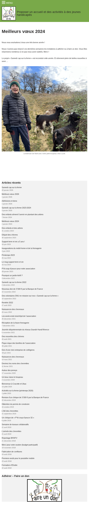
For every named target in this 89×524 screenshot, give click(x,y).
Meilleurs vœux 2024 (10, 221)
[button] (4, 3)
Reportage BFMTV (9, 438)
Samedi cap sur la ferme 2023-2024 (16, 208)
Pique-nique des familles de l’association (18, 343)
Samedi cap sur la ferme (12, 187)
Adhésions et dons (9, 201)
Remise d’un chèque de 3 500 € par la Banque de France (25, 397)
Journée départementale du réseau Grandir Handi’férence (25, 330)
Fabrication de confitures (12, 452)
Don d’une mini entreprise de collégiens (18, 350)
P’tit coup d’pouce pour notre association (18, 269)
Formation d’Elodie (9, 465)
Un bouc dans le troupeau (12, 377)
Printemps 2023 (8, 255)
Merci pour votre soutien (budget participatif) (20, 445)
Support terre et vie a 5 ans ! (13, 242)
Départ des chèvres (10, 235)
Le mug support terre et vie (13, 262)
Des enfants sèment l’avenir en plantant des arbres (22, 214)
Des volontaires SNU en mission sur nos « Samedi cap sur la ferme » (30, 296)
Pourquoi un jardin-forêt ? (12, 275)
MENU (9, 3)
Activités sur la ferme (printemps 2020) (17, 391)
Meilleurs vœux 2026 (10, 194)
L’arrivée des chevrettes (11, 431)
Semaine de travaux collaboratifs (15, 424)
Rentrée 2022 (7, 303)
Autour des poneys (9, 370)
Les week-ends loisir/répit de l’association (19, 316)
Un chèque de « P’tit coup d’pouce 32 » (18, 418)
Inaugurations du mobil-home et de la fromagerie (21, 248)
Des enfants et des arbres (12, 228)
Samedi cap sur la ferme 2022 (14, 282)
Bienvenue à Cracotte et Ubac (14, 384)
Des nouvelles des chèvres (13, 336)
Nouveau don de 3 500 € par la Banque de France (22, 289)
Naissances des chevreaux (13, 309)
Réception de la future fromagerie (15, 323)
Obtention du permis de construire (15, 404)
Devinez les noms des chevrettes (15, 363)
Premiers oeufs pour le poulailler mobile (18, 458)
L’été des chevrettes (10, 411)
